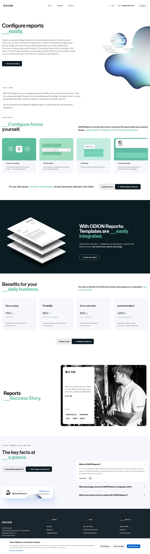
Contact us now (107, 187)
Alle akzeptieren (133, 546)
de (110, 6)
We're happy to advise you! (40, 469)
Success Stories (125, 533)
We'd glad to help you (84, 341)
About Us (71, 6)
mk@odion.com (44, 491)
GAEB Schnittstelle (90, 533)
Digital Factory (52, 533)
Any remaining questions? (14, 469)
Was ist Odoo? (88, 526)
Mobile (49, 526)
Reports (50, 530)
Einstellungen (105, 546)
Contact (142, 6)
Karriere (122, 530)
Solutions (60, 6)
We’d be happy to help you (129, 187)
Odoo (49, 6)
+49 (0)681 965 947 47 (127, 6)
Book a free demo (13, 64)
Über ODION (124, 526)
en (113, 6)
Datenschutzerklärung (16, 550)
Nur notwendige (119, 546)
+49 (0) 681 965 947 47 (43, 494)
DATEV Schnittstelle (90, 530)
